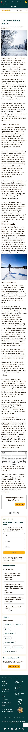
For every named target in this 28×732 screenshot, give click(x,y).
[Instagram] (23, 729)
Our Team (4, 685)
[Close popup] (26, 2)
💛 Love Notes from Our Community (6, 688)
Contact (17, 721)
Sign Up (14, 552)
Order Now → (14, 6)
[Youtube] (19, 729)
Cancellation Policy (19, 690)
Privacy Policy (18, 684)
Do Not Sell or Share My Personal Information (19, 695)
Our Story (4, 681)
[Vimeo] (16, 729)
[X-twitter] (8, 729)
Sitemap (13, 721)
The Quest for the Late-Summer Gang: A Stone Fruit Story (12, 575)
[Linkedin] (12, 729)
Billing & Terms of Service (18, 688)
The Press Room (5, 691)
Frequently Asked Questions (19, 682)
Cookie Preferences (14, 722)
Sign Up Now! (20, 504)
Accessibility (23, 721)
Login (20, 10)
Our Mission (5, 683)
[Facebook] (5, 729)
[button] (26, 10)
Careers (4, 694)
